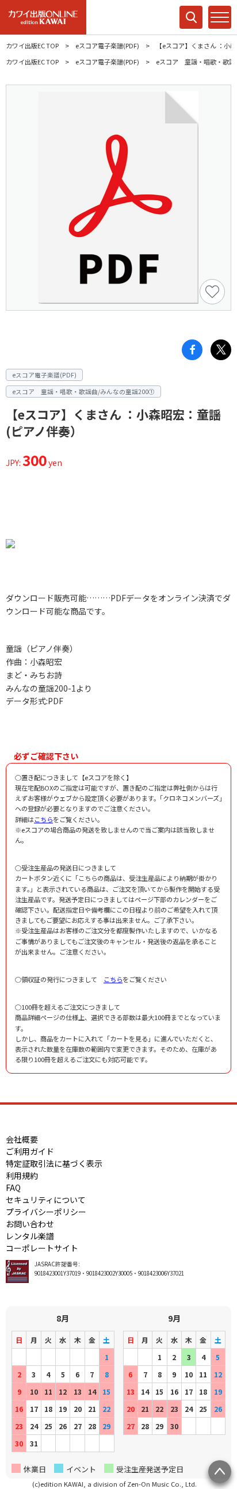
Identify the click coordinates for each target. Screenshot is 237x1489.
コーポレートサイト (42, 1248)
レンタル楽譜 (30, 1236)
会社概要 (22, 1139)
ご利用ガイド (30, 1151)
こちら (43, 819)
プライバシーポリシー (46, 1211)
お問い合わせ (30, 1224)
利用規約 (22, 1175)
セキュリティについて (46, 1199)
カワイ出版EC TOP (32, 45)
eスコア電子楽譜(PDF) (107, 45)
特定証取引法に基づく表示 (54, 1163)
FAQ (13, 1187)
